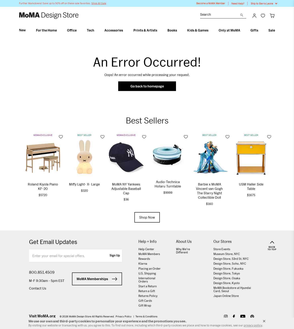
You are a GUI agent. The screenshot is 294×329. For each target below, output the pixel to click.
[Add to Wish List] (61, 137)
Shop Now (147, 217)
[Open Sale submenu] (276, 30)
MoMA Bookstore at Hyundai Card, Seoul (232, 289)
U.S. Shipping (147, 273)
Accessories (113, 30)
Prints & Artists (145, 30)
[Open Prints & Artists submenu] (159, 30)
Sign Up (115, 255)
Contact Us (37, 288)
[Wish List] (263, 15)
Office (72, 30)
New (22, 30)
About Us (184, 241)
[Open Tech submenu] (96, 30)
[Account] (254, 15)
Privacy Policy (124, 316)
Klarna (142, 263)
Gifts (254, 30)
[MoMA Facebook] (234, 317)
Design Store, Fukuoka (228, 268)
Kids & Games (197, 30)
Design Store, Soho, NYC (229, 263)
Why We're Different (183, 250)
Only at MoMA (229, 30)
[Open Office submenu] (78, 30)
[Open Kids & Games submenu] (210, 30)
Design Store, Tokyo (226, 273)
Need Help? (237, 3)
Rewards (144, 258)
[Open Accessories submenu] (124, 30)
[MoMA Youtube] (243, 317)
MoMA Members (149, 254)
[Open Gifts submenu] (260, 30)
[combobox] (220, 15)
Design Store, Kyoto (226, 283)
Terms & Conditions (146, 316)
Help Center (146, 249)
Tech (90, 30)
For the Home (46, 30)
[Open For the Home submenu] (58, 30)
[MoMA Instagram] (226, 317)
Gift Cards (145, 300)
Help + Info (147, 241)
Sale (271, 30)
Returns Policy (147, 296)
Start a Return (147, 286)
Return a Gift (146, 291)
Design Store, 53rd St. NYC (231, 258)
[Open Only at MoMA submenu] (242, 30)
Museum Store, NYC (226, 254)
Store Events (221, 249)
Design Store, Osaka (226, 278)
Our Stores (222, 241)
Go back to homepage (147, 86)
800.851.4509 (41, 272)
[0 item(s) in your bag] (272, 15)
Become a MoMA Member (210, 3)
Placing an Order (149, 268)
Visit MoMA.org (42, 316)
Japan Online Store (226, 296)
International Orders (146, 279)
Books (172, 30)
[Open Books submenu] (178, 30)
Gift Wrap (144, 305)
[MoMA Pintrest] (252, 317)
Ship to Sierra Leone (262, 3)
